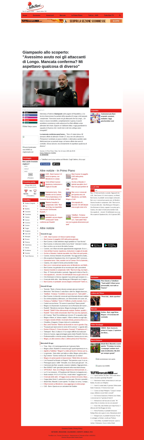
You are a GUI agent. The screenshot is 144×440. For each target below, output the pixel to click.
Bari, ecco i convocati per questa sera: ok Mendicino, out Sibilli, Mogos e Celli (70, 265)
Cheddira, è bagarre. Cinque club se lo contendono (61, 322)
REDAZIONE (62, 432)
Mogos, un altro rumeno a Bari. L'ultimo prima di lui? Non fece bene (67, 339)
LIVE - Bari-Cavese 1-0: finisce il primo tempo (59, 237)
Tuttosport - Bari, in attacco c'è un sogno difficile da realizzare (65, 332)
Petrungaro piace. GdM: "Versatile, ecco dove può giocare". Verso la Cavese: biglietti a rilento (76, 363)
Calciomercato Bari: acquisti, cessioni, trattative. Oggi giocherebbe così (68, 365)
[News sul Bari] (35, 6)
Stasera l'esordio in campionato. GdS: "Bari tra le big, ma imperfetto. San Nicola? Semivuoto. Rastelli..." (51, 207)
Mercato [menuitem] (63, 15)
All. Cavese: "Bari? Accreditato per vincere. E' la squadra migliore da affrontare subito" (73, 315)
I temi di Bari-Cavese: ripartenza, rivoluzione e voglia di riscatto (54, 184)
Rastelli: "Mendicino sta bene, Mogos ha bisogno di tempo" (64, 308)
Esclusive (94, 277)
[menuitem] (119, 15)
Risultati (30, 178)
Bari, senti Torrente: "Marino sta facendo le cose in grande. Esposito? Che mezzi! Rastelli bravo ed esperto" (81, 324)
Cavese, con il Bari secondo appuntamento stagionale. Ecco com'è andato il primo (72, 249)
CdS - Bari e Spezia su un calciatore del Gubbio (60, 386)
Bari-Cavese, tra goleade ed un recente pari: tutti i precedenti (65, 267)
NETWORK (54, 432)
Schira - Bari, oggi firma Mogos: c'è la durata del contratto (110, 314)
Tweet (57, 164)
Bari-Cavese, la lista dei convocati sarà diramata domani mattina (66, 296)
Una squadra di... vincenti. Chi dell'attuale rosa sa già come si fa (80, 205)
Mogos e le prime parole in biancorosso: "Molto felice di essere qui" (67, 358)
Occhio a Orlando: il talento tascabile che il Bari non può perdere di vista (69, 253)
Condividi (46, 164)
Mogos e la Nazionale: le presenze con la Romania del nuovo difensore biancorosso (73, 306)
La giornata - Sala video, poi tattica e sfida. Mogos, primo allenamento (68, 353)
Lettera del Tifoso (97, 293)
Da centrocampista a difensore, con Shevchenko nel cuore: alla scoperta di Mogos (72, 298)
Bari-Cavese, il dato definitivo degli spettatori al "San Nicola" (65, 241)
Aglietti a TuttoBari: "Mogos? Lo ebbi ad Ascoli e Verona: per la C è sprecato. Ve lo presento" (76, 351)
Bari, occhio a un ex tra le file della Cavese (58, 246)
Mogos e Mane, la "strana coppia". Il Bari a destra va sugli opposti (66, 317)
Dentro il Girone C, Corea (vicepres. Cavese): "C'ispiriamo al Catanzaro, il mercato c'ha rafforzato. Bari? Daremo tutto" (84, 329)
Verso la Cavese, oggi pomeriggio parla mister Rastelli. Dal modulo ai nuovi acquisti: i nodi (75, 334)
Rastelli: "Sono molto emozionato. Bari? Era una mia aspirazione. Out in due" (70, 313)
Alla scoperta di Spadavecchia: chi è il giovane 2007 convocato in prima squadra (72, 258)
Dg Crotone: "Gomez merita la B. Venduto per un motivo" (63, 356)
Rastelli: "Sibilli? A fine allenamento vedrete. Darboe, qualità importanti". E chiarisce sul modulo (77, 310)
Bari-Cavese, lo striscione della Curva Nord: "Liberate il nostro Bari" (67, 244)
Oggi (92, 190)
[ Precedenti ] (30, 195)
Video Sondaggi (97, 325)
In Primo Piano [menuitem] (77, 15)
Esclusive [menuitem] (36, 15)
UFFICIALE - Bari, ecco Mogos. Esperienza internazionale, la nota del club (70, 370)
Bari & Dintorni (96, 340)
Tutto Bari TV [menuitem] (109, 15)
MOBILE (86, 432)
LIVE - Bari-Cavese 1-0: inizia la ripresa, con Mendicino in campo (54, 176)
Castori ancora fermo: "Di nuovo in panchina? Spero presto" (64, 303)
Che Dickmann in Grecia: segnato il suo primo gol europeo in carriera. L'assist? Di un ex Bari (76, 277)
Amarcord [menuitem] (50, 15)
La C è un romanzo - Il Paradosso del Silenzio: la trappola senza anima (68, 372)
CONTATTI (80, 432)
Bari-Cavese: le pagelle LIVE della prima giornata (80, 176)
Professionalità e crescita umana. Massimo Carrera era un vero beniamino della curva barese (76, 336)
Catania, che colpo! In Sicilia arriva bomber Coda (61, 263)
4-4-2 (25, 171)
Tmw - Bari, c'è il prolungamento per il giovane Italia (62, 346)
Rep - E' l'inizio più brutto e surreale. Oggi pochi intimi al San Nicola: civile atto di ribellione (75, 272)
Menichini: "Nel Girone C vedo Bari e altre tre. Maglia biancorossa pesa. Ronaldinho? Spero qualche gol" (80, 291)
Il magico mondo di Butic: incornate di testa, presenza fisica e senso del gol (70, 320)
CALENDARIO (71, 432)
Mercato (94, 309)
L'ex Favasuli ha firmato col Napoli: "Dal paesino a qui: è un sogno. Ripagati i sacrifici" (74, 360)
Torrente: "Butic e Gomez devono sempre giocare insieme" (64, 289)
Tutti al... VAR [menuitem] (93, 15)
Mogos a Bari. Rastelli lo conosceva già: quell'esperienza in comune (67, 348)
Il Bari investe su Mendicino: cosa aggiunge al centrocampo (64, 384)
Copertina (94, 110)
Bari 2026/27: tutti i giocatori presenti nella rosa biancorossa (64, 367)
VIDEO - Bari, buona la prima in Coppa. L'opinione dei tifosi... (111, 330)
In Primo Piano (49, 151)
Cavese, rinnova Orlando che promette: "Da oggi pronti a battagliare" (67, 256)
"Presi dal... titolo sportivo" (111, 296)
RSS (91, 432)
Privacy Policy (78, 428)
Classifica (26, 200)
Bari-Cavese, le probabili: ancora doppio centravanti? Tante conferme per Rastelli (72, 282)
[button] (30, 174)
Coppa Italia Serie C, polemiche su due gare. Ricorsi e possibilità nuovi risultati (71, 379)
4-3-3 (25, 166)
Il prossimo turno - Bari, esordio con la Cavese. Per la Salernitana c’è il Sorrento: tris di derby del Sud (79, 260)
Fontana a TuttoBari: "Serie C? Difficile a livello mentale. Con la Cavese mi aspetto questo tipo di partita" (80, 301)
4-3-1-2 (26, 169)
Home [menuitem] (25, 15)
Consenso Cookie (67, 428)
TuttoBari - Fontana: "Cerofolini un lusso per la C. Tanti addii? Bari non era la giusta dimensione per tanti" (77, 219)
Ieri (96, 190)
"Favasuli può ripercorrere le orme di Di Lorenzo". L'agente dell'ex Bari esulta (70, 327)
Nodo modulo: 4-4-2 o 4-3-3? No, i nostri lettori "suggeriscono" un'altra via (69, 374)
